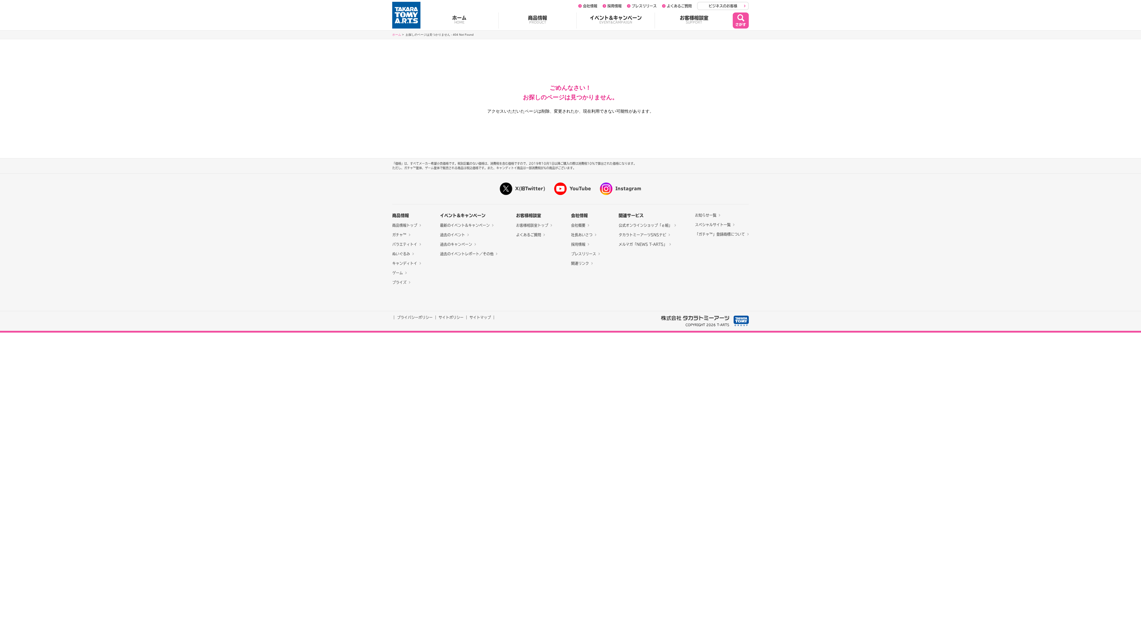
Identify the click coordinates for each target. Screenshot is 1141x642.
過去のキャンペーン (456, 244)
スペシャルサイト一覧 (713, 224)
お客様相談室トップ (532, 225)
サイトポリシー (451, 317)
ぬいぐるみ (401, 254)
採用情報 (614, 6)
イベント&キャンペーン (616, 19)
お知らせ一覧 (705, 215)
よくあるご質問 (679, 6)
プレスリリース (644, 6)
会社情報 (590, 6)
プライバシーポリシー (415, 317)
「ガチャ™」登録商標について (720, 234)
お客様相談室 (694, 19)
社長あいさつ (581, 235)
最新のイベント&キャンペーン (465, 225)
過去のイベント (452, 235)
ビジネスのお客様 (723, 6)
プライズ (399, 282)
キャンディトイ (404, 263)
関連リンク (580, 263)
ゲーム (397, 273)
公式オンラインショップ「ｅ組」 (645, 225)
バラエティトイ (404, 244)
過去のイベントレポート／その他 (467, 254)
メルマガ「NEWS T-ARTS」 (643, 244)
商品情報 (537, 19)
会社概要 (578, 225)
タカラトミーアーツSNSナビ (642, 235)
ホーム (459, 19)
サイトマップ (480, 317)
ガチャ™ (399, 235)
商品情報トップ (404, 225)
